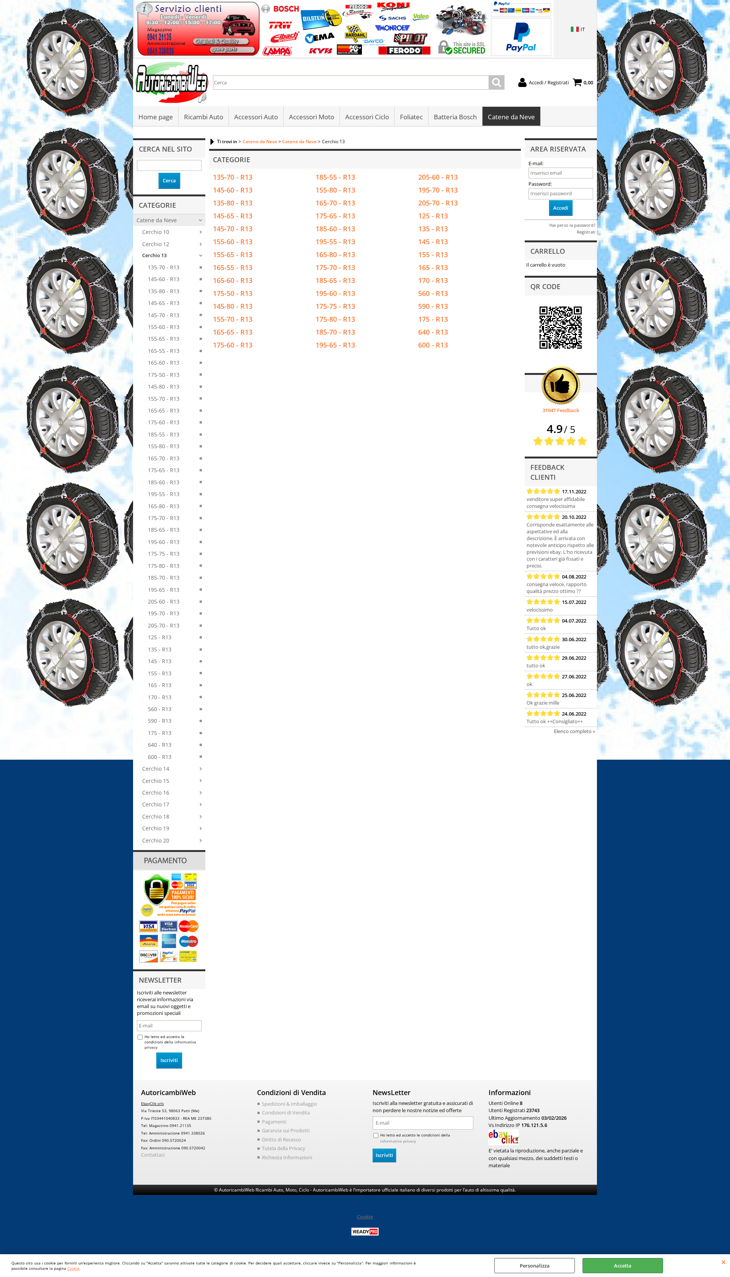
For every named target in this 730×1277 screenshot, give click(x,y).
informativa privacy (398, 1141)
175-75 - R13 (163, 553)
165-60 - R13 (163, 362)
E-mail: (535, 163)
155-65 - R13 (163, 338)
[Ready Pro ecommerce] (365, 1231)
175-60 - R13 (163, 422)
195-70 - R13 (163, 613)
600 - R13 (159, 756)
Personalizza (535, 1265)
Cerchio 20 (155, 840)
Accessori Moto (311, 116)
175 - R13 (159, 732)
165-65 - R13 (163, 410)
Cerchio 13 (154, 255)
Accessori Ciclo (367, 116)
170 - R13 (159, 697)
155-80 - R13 (163, 446)
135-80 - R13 (163, 291)
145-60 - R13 (163, 279)
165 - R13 (159, 685)
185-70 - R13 (163, 577)
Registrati (586, 232)
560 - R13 (159, 709)
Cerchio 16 (155, 792)
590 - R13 (159, 720)
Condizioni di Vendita (286, 1112)
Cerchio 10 (155, 231)
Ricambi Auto (203, 116)
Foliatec (411, 116)
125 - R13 (159, 637)
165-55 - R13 (163, 350)
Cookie (73, 1268)
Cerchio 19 (155, 828)
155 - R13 (159, 673)
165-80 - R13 (163, 506)
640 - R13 (159, 744)
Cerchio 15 (155, 780)
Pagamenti (274, 1121)
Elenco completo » (574, 731)
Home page (155, 116)
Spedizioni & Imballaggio (289, 1103)
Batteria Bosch (455, 116)
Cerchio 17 (155, 804)
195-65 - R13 (163, 589)
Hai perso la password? (572, 225)
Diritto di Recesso (281, 1139)
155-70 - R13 (163, 398)
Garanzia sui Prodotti (285, 1130)
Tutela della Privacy (283, 1148)
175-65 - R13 (163, 470)
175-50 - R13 (163, 374)
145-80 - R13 (163, 386)
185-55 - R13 (163, 434)
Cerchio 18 (155, 816)
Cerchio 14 (155, 768)
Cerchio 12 (155, 244)
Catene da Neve (511, 116)
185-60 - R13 (163, 482)
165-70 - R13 (163, 458)
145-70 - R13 (163, 315)
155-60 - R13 (163, 326)
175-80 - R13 (163, 565)
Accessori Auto (256, 116)
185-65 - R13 (163, 529)
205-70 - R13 (163, 625)
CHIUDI (723, 1262)
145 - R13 (159, 661)
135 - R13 (159, 649)
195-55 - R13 (163, 494)
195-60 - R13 (163, 541)
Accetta (623, 1265)
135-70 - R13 (163, 267)
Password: (540, 183)
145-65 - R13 (163, 303)
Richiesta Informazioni (287, 1157)
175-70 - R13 (163, 518)
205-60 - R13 (163, 601)
